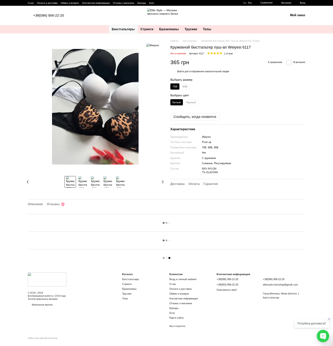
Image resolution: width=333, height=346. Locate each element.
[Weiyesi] (152, 45)
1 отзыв (228, 53)
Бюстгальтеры (123, 29)
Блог (151, 3)
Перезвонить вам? (227, 290)
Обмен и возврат (70, 3)
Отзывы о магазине (123, 3)
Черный (191, 102)
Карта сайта (176, 317)
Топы (207, 29)
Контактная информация (96, 3)
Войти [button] (180, 71)
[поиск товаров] (221, 29)
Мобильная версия (42, 304)
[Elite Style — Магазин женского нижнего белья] (47, 279)
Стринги (146, 29)
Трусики (191, 29)
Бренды (141, 3)
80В (184, 86)
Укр (244, 3)
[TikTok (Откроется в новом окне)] (164, 2)
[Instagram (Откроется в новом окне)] (159, 2)
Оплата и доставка (47, 3)
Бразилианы (169, 29)
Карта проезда (271, 297)
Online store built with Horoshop (42, 338)
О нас (31, 3)
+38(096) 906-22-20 (48, 15)
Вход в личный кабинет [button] (183, 279)
